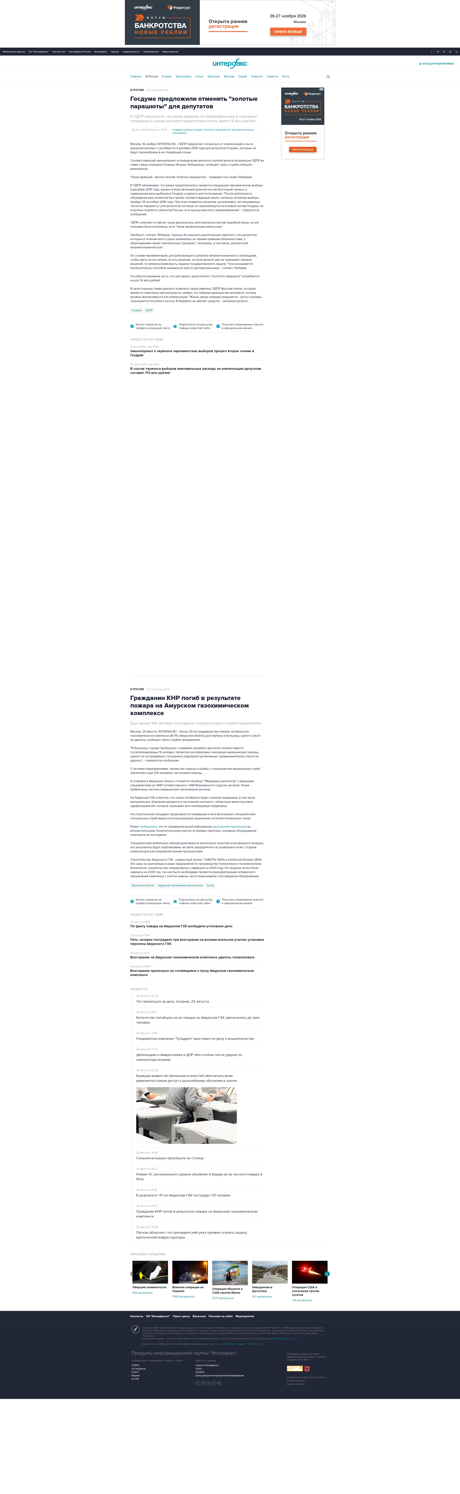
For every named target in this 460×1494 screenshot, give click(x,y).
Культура (214, 76)
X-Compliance (139, 1368)
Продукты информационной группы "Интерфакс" (184, 1353)
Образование (151, 51)
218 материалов (302, 1300)
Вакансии (199, 1316)
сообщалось (148, 826)
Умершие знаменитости (149, 1287)
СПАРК (135, 1365)
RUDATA (200, 1372)
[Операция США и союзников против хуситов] (310, 1282)
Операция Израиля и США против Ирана (227, 1291)
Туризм (115, 51)
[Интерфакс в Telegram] (203, 1383)
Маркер (136, 1375)
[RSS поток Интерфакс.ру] (214, 1383)
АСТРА (135, 1379)
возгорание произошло (229, 826)
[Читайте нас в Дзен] (198, 1383)
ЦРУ (134, 549)
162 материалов (262, 1296)
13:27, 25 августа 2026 (158, 689)
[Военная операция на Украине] (190, 1282)
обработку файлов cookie (284, 1338)
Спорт (199, 76)
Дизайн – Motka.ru (296, 1384)
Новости (257, 76)
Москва (229, 76)
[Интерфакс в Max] (219, 1383)
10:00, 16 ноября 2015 (157, 90)
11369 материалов (183, 1296)
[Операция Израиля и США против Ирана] (230, 1284)
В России (152, 76)
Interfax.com (59, 51)
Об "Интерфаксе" (38, 51)
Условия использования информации (306, 1377)
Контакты (136, 1316)
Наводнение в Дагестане (262, 1289)
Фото (285, 76)
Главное (136, 76)
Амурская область (143, 885)
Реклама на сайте (221, 1316)
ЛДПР (149, 310)
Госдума (137, 310)
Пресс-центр (181, 1316)
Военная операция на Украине (188, 1289)
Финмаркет (100, 51)
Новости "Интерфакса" (207, 1365)
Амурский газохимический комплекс (180, 885)
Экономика (183, 76)
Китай (210, 885)
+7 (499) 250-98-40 (229, 1344)
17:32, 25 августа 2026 (154, 400)
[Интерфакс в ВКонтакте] (208, 1383)
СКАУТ (135, 1372)
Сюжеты (272, 76)
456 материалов (142, 1292)
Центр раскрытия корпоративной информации (220, 1375)
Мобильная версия (14, 51)
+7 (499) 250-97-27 (254, 1344)
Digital (242, 76)
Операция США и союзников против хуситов (305, 1291)
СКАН (199, 1368)
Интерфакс (230, 63)
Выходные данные (296, 1380)
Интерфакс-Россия (80, 51)
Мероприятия (170, 51)
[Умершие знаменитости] (150, 1282)
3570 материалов (223, 1298)
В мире (167, 76)
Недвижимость (131, 51)
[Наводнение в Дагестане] (270, 1282)
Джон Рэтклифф (151, 549)
